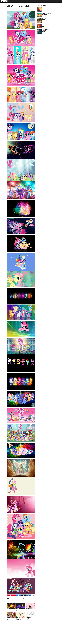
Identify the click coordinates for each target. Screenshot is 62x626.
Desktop (44, 31)
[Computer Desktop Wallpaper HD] (39, 31)
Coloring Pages (28, 617)
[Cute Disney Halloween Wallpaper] (20, 606)
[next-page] (8, 621)
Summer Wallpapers (45, 18)
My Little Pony (22, 598)
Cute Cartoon (12, 598)
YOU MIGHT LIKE (10, 600)
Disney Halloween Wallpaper (11, 609)
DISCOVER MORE (17, 600)
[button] (53, 1)
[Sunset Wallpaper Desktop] (39, 15)
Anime (27, 608)
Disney (15, 598)
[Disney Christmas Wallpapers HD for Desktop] (20, 615)
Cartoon (8, 608)
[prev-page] (7, 621)
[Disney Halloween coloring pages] (30, 615)
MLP (18, 598)
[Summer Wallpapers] (39, 20)
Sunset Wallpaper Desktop (46, 13)
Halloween (18, 608)
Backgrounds (44, 14)
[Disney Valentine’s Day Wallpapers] (30, 606)
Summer (44, 19)
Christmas (18, 617)
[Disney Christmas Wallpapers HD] (11, 615)
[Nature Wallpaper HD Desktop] (39, 9)
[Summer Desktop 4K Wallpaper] (39, 26)
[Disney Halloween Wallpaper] (11, 606)
